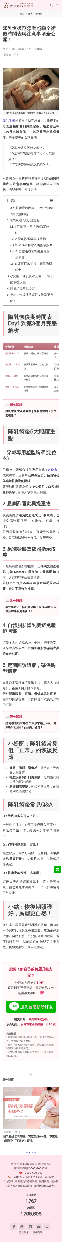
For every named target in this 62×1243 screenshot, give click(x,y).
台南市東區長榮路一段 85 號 (38, 1024)
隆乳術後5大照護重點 (25, 220)
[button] (51, 5)
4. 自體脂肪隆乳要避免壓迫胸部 (32, 254)
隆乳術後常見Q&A (22, 288)
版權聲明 (38, 1232)
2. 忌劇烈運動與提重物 (30, 239)
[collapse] (51, 200)
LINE (40, 983)
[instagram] (22, 1226)
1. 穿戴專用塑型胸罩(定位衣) (31, 229)
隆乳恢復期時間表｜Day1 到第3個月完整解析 (31, 211)
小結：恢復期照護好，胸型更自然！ (31, 298)
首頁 (22, 13)
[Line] (30, 1226)
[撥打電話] (46, 1226)
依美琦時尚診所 (38, 1019)
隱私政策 (24, 1232)
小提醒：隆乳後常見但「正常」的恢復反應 (32, 279)
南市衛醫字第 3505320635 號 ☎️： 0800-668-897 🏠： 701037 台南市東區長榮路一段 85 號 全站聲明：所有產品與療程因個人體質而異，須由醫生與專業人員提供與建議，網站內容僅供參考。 (31, 1177)
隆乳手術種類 (35, 13)
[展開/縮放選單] (56, 5)
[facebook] (13, 1226)
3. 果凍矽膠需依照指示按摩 (33, 245)
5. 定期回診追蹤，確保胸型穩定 (33, 267)
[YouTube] (38, 1226)
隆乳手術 (9, 120)
